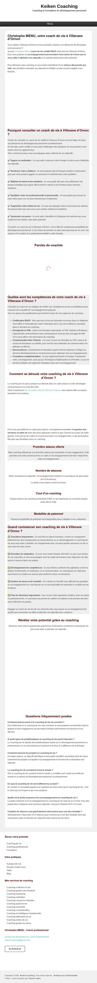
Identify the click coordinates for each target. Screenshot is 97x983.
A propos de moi (14, 864)
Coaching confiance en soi (19, 887)
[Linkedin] (33, 962)
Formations (12, 850)
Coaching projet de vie (17, 904)
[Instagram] (25, 962)
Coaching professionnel (17, 847)
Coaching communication (18, 910)
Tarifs (9, 870)
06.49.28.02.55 (15, 949)
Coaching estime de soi (17, 920)
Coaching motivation (16, 897)
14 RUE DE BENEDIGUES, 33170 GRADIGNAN (27, 937)
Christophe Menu (22, 51)
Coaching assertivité (16, 907)
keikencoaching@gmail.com (17, 940)
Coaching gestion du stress (19, 923)
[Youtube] (41, 962)
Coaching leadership (16, 894)
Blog (9, 874)
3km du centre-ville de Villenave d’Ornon (42, 390)
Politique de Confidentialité (65, 975)
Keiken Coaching (59, 6)
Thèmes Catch (34, 978)
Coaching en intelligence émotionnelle (24, 913)
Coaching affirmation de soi (19, 917)
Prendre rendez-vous (16, 867)
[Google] (18, 962)
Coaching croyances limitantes (20, 900)
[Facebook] (10, 962)
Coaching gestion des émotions (21, 891)
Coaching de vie (14, 843)
